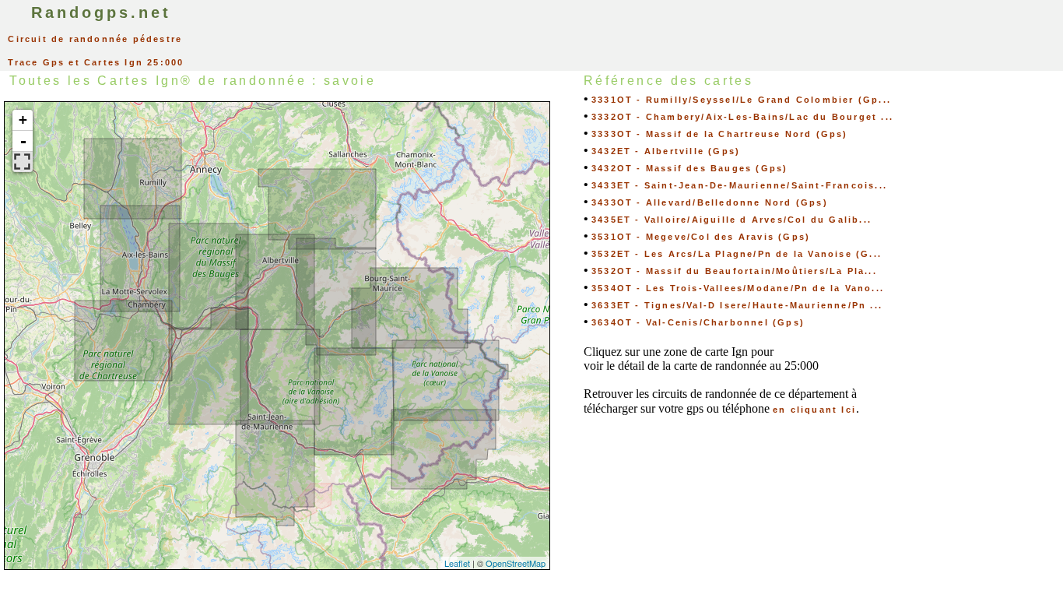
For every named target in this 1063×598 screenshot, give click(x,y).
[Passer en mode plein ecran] (22, 162)
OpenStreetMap (516, 563)
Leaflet (457, 563)
